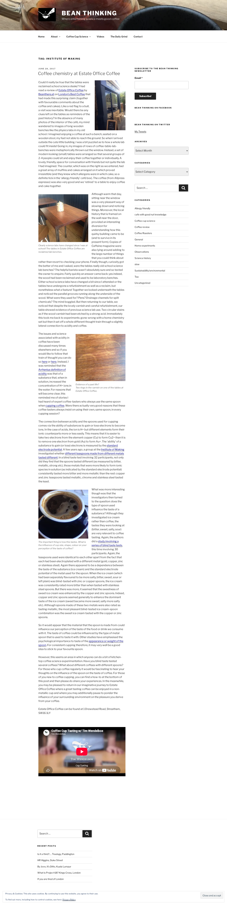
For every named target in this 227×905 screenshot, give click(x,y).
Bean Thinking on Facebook (153, 108)
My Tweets (140, 131)
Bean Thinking (89, 13)
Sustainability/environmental (150, 270)
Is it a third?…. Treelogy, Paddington (55, 854)
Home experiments (145, 245)
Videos (100, 36)
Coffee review (142, 227)
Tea (137, 276)
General (139, 239)
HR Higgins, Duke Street (50, 860)
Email (139, 78)
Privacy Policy (69, 899)
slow (137, 264)
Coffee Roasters (143, 233)
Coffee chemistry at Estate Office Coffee (79, 73)
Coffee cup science (145, 220)
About (54, 36)
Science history (143, 258)
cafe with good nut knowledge (150, 214)
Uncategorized (142, 282)
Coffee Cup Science (77, 36)
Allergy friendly (142, 208)
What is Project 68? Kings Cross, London (59, 872)
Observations (142, 251)
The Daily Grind (119, 36)
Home (41, 36)
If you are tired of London (50, 879)
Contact (138, 36)
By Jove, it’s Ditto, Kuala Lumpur (54, 866)
